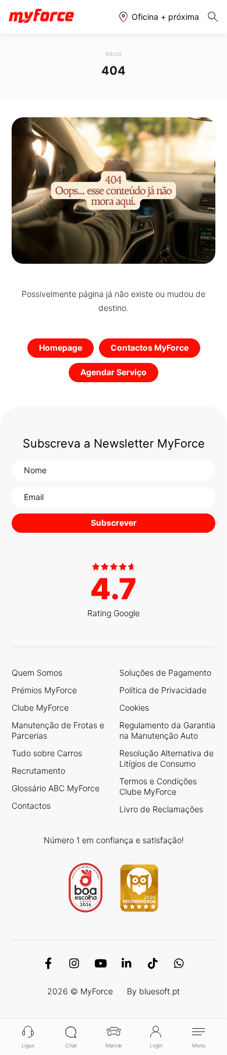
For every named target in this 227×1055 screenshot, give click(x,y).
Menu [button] (198, 1045)
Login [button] (156, 1045)
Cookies (134, 707)
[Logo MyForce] (41, 16)
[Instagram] (74, 963)
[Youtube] (100, 963)
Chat (71, 1045)
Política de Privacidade (163, 690)
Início (113, 54)
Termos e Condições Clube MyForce (158, 786)
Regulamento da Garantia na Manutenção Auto (167, 730)
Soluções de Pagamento (165, 672)
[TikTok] (152, 963)
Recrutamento (38, 770)
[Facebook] (48, 963)
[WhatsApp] (179, 963)
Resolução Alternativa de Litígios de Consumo (166, 758)
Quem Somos (37, 672)
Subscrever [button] (114, 523)
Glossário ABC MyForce (56, 788)
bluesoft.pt (159, 991)
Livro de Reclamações (161, 809)
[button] (159, 17)
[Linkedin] (126, 963)
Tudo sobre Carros (47, 753)
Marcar (113, 1045)
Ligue (28, 1045)
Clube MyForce (40, 707)
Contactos (31, 806)
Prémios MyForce (44, 690)
